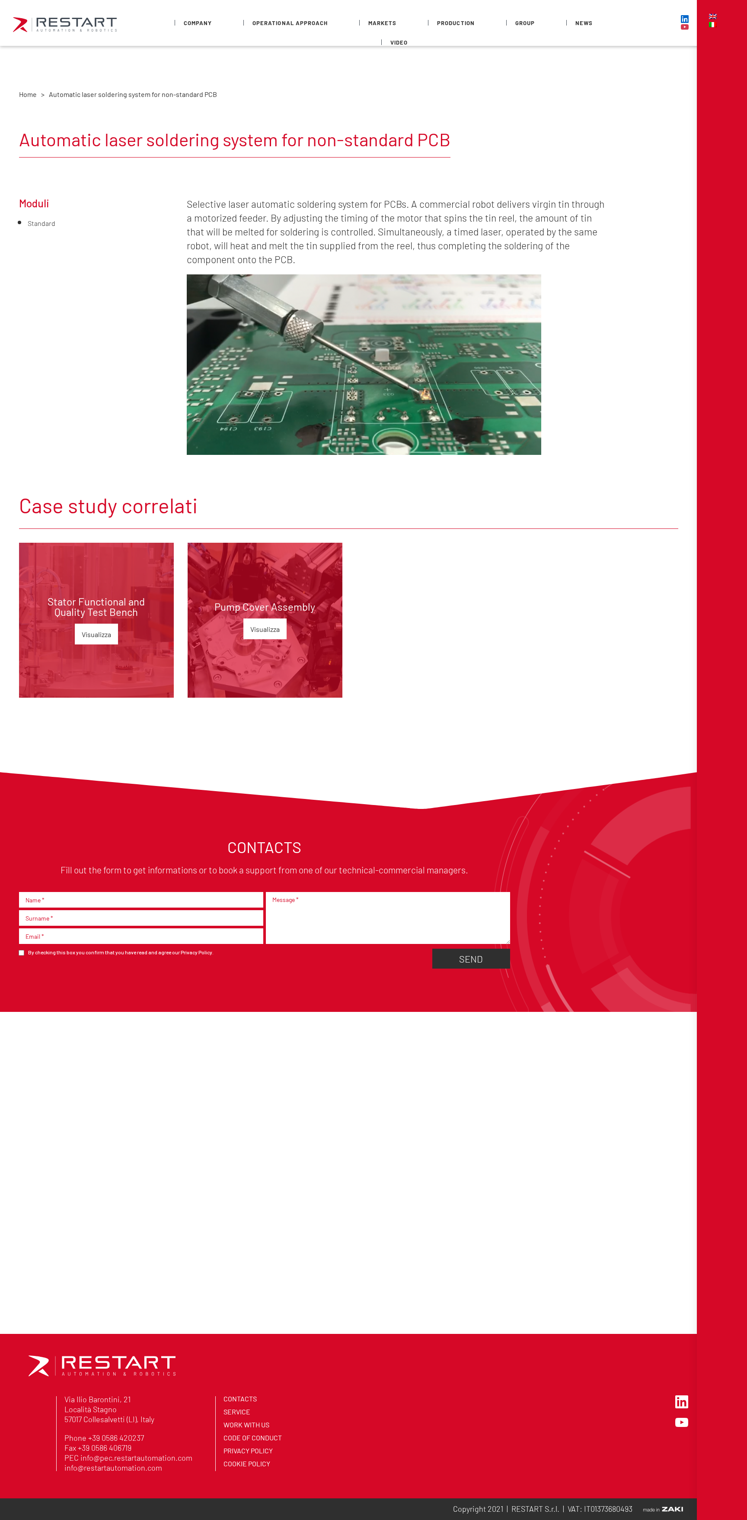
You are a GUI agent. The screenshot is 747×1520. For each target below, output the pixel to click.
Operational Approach (290, 23)
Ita (713, 24)
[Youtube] (685, 27)
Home (28, 94)
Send (471, 958)
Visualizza (96, 634)
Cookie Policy (246, 1463)
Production (455, 23)
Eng (713, 16)
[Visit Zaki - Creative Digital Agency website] (663, 1509)
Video (399, 42)
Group (525, 23)
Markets (382, 23)
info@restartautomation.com (113, 1467)
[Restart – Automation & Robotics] (102, 1374)
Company (198, 23)
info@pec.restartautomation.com (136, 1457)
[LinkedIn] (685, 19)
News (584, 23)
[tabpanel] (96, 620)
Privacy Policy (196, 952)
